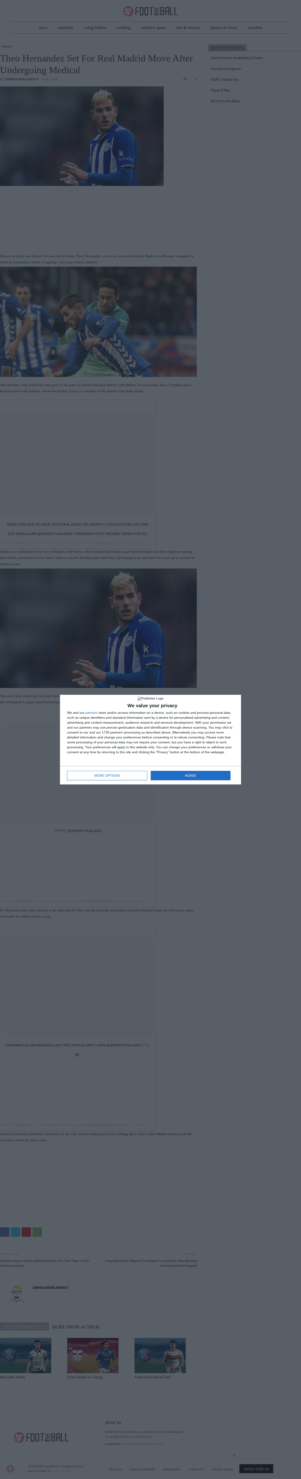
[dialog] (150, 739)
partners (91, 712)
